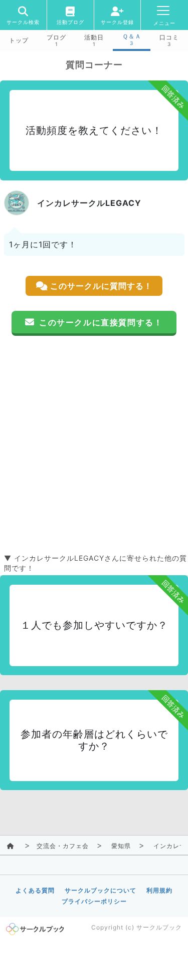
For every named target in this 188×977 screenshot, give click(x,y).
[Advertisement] (94, 444)
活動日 (94, 37)
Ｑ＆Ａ (131, 36)
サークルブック (159, 927)
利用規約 (159, 890)
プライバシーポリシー (94, 901)
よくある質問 (35, 890)
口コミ (169, 37)
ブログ (56, 37)
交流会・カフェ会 (63, 846)
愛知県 (121, 846)
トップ (19, 40)
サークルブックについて (100, 890)
